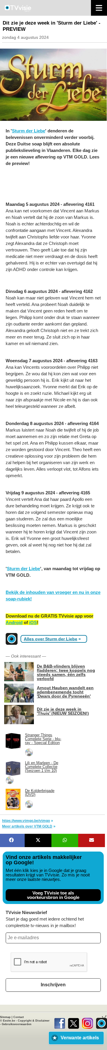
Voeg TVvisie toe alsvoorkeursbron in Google (53, 895)
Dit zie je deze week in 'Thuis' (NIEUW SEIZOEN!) (63, 711)
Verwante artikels (80, 1037)
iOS (33, 622)
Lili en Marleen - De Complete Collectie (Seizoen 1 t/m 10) (41, 767)
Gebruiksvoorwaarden (17, 1024)
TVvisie (101, 1022)
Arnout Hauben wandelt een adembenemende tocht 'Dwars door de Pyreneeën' (65, 691)
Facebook (59, 1022)
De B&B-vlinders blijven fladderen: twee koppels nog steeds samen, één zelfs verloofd (66, 672)
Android (14, 622)
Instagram (87, 1022)
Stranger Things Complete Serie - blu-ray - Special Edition (43, 739)
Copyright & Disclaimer (34, 1020)
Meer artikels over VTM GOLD (27, 826)
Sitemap (5, 1017)
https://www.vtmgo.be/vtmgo (26, 821)
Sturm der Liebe (28, 130)
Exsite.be (9, 1020)
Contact (18, 1017)
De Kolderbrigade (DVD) (39, 792)
